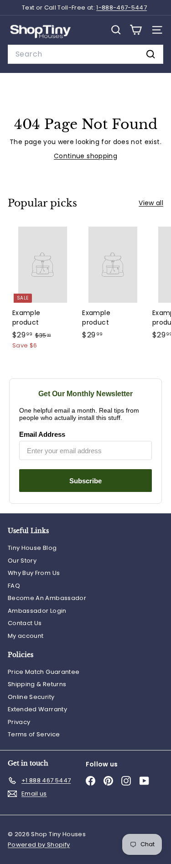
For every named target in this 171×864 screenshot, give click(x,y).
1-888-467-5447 (121, 7)
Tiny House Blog (32, 547)
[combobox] (85, 54)
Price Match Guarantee (43, 671)
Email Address (42, 434)
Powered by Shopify (39, 844)
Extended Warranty (37, 709)
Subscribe (85, 481)
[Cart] (135, 29)
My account (26, 635)
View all (151, 202)
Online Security (31, 697)
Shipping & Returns (37, 684)
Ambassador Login (37, 610)
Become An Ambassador (47, 598)
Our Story (22, 560)
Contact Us (25, 623)
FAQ (14, 585)
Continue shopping (85, 155)
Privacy (19, 722)
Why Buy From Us (34, 573)
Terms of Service (34, 734)
